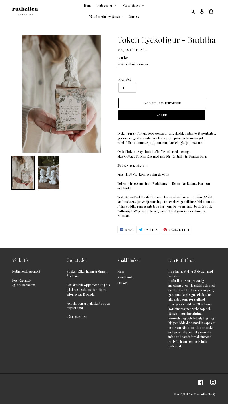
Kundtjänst (124, 277)
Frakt (121, 64)
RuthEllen (188, 394)
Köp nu (162, 115)
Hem (120, 271)
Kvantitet (124, 79)
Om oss (122, 283)
